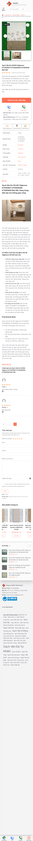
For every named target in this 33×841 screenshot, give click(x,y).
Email (4, 450)
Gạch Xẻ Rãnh (16, 651)
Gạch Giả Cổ (22, 643)
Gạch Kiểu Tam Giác (20, 640)
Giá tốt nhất (16, 128)
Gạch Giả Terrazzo (14, 657)
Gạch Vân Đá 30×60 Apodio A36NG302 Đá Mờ (9, 527)
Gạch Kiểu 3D (15, 665)
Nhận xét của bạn (7, 458)
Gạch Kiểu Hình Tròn (16, 620)
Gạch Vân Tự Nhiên (20, 636)
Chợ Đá (15, 3)
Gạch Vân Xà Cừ (15, 662)
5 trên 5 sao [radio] (22, 438)
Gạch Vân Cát (24, 622)
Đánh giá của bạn (7, 438)
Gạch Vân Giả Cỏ (20, 625)
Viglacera (20, 153)
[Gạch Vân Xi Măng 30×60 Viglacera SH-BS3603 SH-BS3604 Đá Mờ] (4, 559)
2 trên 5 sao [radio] (16, 438)
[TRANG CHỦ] (2, 15)
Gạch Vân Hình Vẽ (8, 636)
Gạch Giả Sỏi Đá (8, 625)
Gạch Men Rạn (8, 638)
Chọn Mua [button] (9, 535)
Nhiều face (25, 128)
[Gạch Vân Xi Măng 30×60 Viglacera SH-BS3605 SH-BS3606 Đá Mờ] (4, 552)
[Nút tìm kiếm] (23, 9)
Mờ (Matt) (20, 145)
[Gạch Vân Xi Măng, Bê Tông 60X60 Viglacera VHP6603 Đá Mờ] (4, 567)
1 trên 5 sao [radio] (14, 438)
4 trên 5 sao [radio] (20, 438)
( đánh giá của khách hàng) (18, 72)
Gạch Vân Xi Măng (20, 631)
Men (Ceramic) (22, 157)
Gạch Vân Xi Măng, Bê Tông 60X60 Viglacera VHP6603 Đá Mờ (19, 566)
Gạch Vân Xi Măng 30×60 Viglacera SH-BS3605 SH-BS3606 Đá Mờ (20, 551)
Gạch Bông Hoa (8, 633)
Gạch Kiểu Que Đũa (13, 655)
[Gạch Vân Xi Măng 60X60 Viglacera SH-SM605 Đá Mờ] (4, 575)
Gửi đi (5, 491)
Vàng (19, 161)
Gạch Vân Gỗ (8, 628)
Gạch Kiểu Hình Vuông (10, 643)
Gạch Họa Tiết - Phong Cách (16, 660)
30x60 (11, 496)
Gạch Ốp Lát (17, 496)
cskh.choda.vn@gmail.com (14, 595)
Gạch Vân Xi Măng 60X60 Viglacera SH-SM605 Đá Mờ (20, 574)
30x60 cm (21, 149)
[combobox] (14, 9)
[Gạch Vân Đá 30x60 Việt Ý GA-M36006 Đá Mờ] (25, 515)
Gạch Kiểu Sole (20, 628)
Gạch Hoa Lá (12, 617)
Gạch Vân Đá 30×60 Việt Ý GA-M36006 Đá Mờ (24, 527)
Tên (3, 442)
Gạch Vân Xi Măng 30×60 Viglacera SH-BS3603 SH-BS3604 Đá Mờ (20, 559)
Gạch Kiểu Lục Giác (19, 638)
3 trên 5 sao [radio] (18, 438)
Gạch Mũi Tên (15, 622)
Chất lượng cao (7, 128)
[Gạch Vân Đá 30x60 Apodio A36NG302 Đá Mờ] (9, 515)
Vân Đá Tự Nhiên (22, 165)
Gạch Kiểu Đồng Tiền (20, 633)
